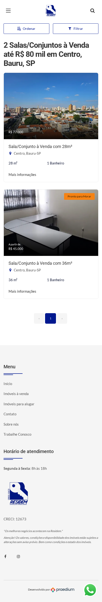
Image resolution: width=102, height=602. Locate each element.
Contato (10, 414)
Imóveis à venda (16, 393)
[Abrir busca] (92, 11)
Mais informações (22, 174)
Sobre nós (11, 424)
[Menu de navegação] (9, 11)
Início (8, 383)
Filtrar (78, 28)
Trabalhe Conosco (17, 434)
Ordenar (29, 28)
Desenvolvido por (39, 589)
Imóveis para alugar (19, 404)
